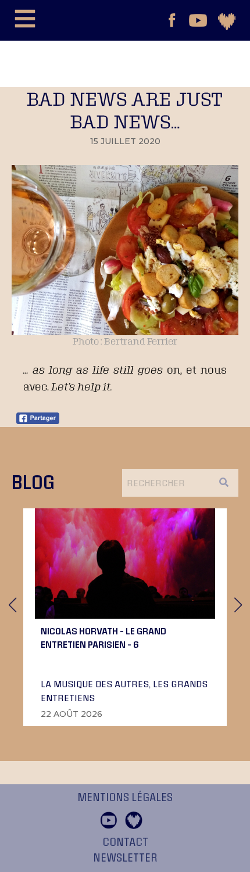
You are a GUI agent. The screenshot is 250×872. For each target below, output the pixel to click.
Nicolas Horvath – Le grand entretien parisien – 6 (103, 637)
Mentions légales (125, 797)
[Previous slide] (12, 604)
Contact (125, 842)
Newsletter (125, 858)
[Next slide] (237, 604)
